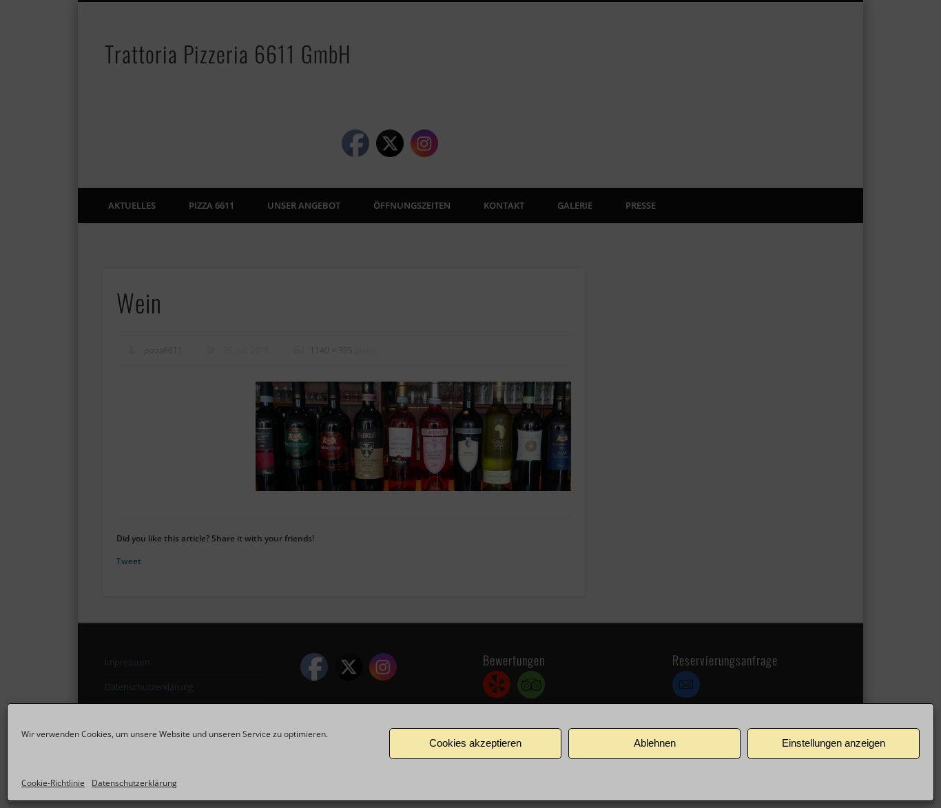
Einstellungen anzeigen (833, 743)
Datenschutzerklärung (134, 783)
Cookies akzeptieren (475, 743)
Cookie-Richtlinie (53, 783)
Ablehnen (655, 743)
